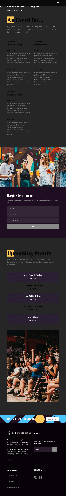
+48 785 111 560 (12, 475)
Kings (35, 317)
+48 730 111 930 (12, 481)
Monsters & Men (35, 306)
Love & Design (35, 275)
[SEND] (54, 449)
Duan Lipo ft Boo (35, 285)
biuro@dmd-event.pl (13, 488)
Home (8, 10)
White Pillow (35, 296)
